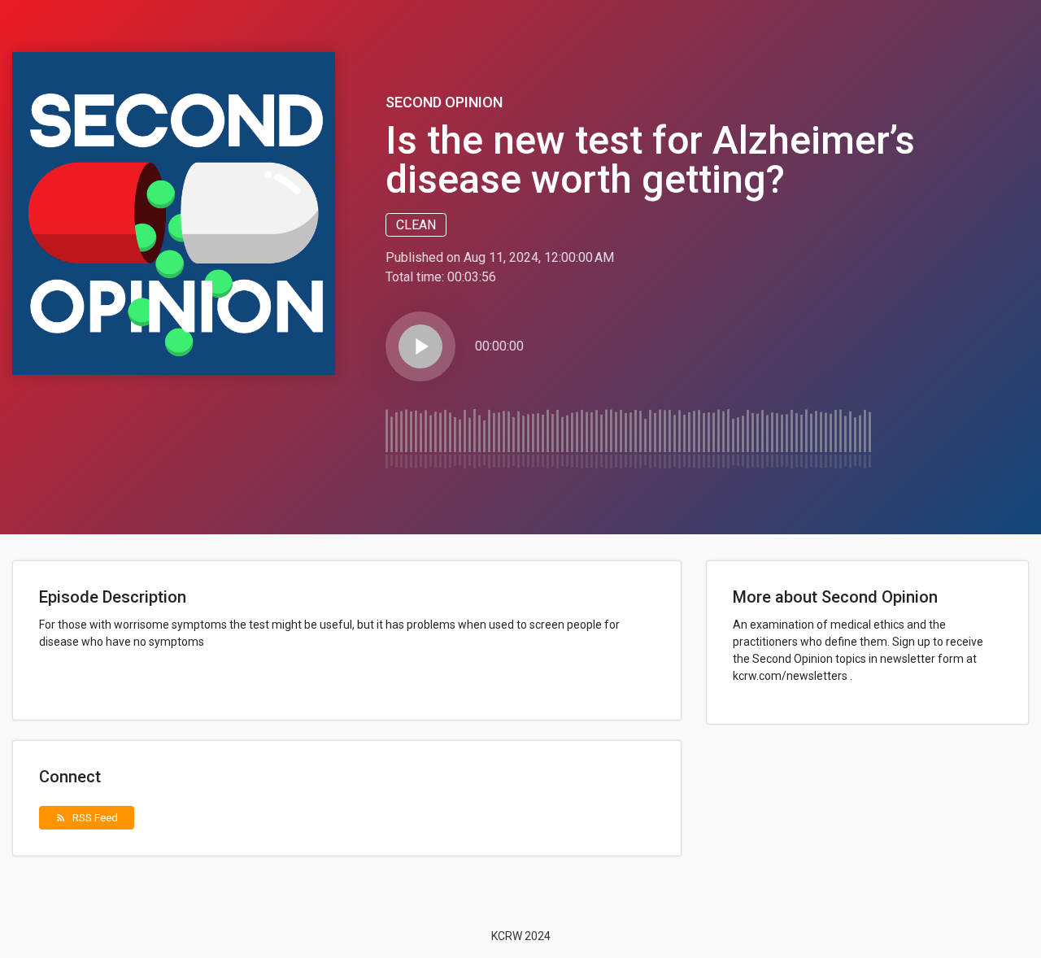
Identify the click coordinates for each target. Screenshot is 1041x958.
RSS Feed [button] (86, 817)
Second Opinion (444, 102)
